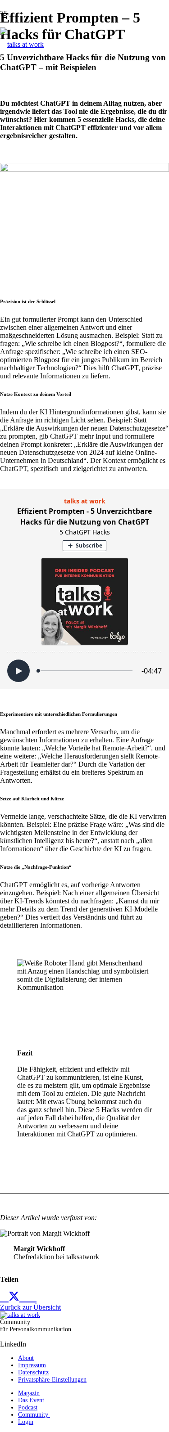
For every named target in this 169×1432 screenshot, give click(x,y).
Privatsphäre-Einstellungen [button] (52, 1379)
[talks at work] (22, 44)
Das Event (31, 1400)
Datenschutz (33, 1372)
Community (34, 1414)
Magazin (29, 1393)
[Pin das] (32, 1297)
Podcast (27, 1407)
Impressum (32, 1365)
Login (25, 1422)
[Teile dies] (4, 1297)
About (26, 1358)
